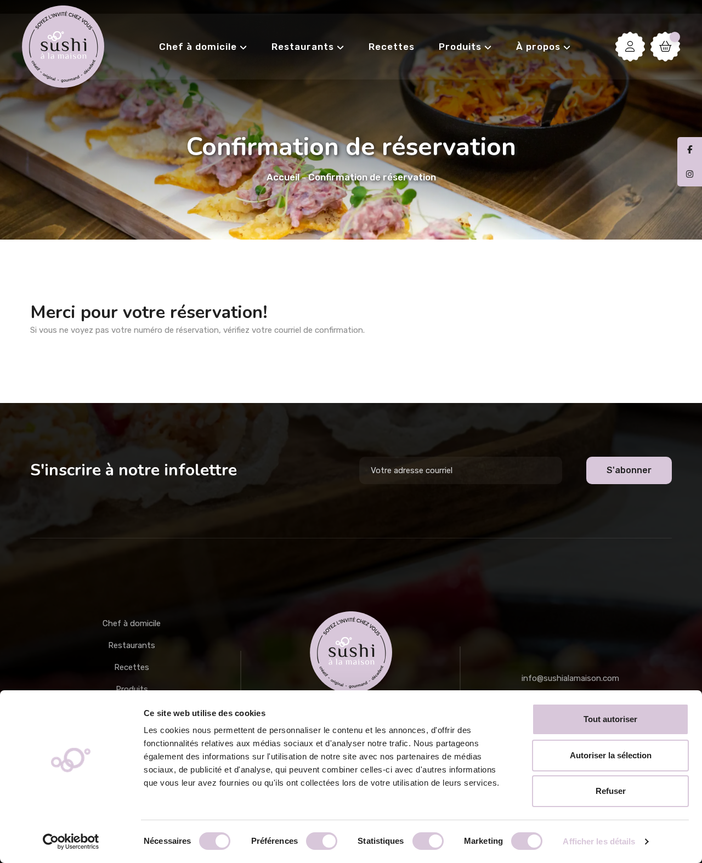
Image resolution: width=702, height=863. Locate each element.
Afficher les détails (599, 841)
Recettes (392, 46)
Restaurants (302, 46)
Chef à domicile (198, 46)
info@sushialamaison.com (570, 678)
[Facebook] (689, 150)
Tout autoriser (610, 719)
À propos (538, 46)
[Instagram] (689, 174)
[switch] (321, 841)
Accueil (283, 177)
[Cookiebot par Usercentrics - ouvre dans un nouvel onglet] (71, 841)
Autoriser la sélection (611, 755)
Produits (460, 46)
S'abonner (629, 470)
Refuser (611, 791)
